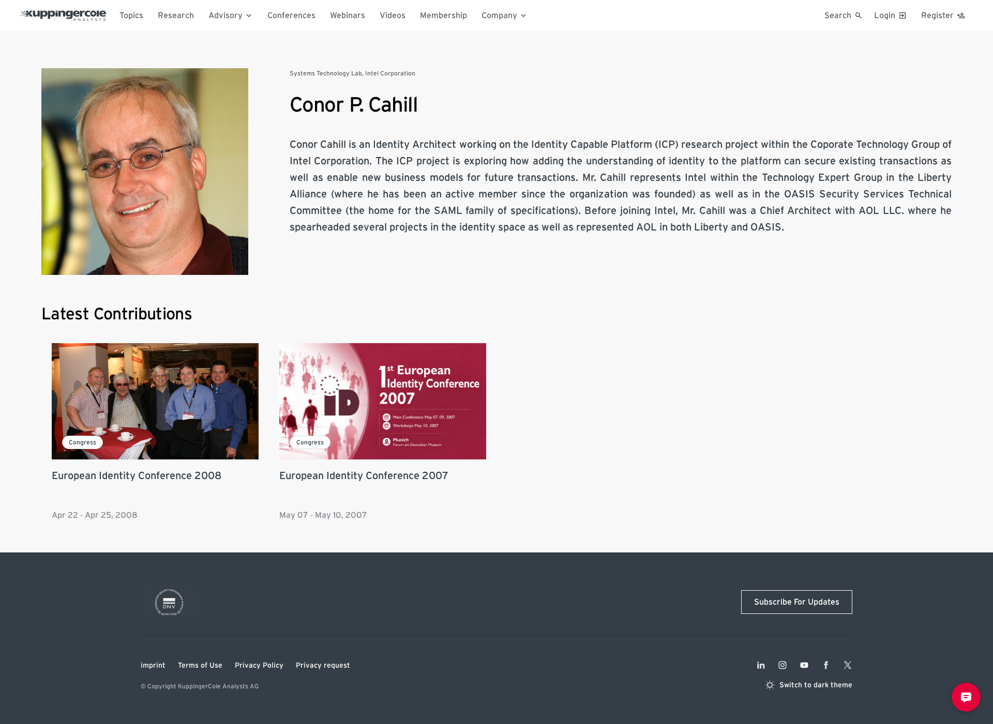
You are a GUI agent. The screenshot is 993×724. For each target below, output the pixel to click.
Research (176, 15)
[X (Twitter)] (847, 665)
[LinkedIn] (760, 665)
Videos (392, 15)
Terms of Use (200, 665)
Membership (443, 15)
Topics (131, 15)
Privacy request (323, 665)
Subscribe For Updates (796, 602)
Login (884, 15)
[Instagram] (782, 665)
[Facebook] (826, 665)
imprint (153, 665)
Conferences (291, 15)
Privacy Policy (259, 665)
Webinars (347, 15)
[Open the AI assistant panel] (966, 697)
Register (937, 15)
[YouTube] (804, 665)
